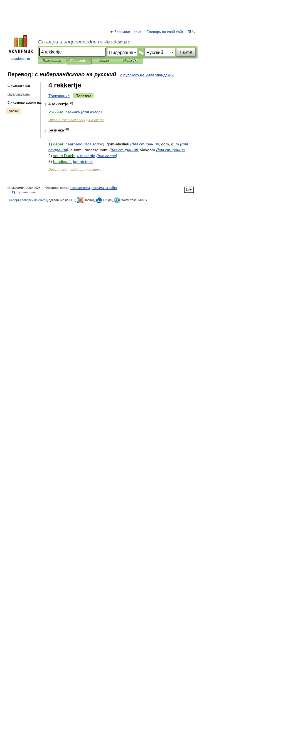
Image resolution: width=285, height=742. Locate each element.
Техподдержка (80, 187)
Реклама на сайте (104, 187)
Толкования (51, 61)
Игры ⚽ (130, 61)
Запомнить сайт (128, 32)
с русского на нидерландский (147, 75)
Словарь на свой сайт (164, 32)
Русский (13, 111)
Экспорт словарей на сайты (27, 200)
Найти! (186, 52)
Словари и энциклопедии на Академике (84, 42)
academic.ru (20, 59)
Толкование (59, 96)
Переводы (78, 61)
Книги (104, 61)
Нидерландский (19, 94)
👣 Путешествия (24, 192)
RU (190, 32)
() (91, 112)
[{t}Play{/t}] (71, 103)
